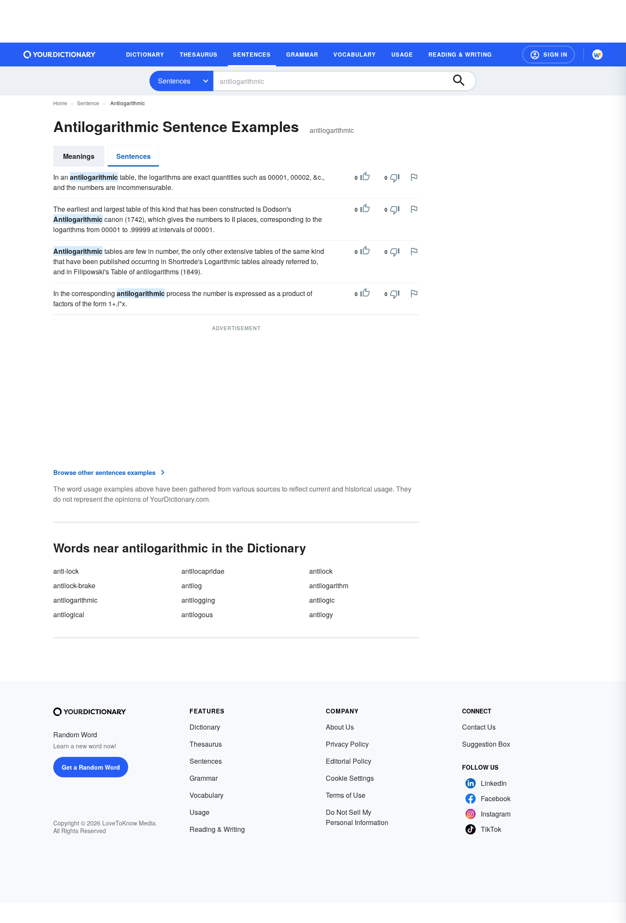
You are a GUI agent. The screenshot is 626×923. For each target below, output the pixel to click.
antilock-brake (74, 585)
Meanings (79, 156)
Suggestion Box (486, 744)
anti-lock (66, 571)
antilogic (322, 600)
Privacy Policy (347, 744)
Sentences (174, 81)
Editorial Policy (348, 761)
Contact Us (479, 727)
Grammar (204, 778)
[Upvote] (365, 177)
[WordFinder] (597, 54)
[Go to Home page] (59, 54)
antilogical (68, 614)
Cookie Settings (350, 778)
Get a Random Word (91, 767)
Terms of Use (345, 795)
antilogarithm (328, 585)
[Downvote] (395, 177)
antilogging (198, 600)
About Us (340, 727)
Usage (200, 812)
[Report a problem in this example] (414, 177)
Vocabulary (207, 795)
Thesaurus (206, 744)
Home (60, 102)
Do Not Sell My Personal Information (357, 817)
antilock (321, 571)
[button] (548, 54)
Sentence (88, 102)
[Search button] (463, 81)
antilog (191, 585)
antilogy (321, 614)
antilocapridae (202, 571)
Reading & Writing (217, 829)
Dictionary (205, 727)
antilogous (197, 614)
